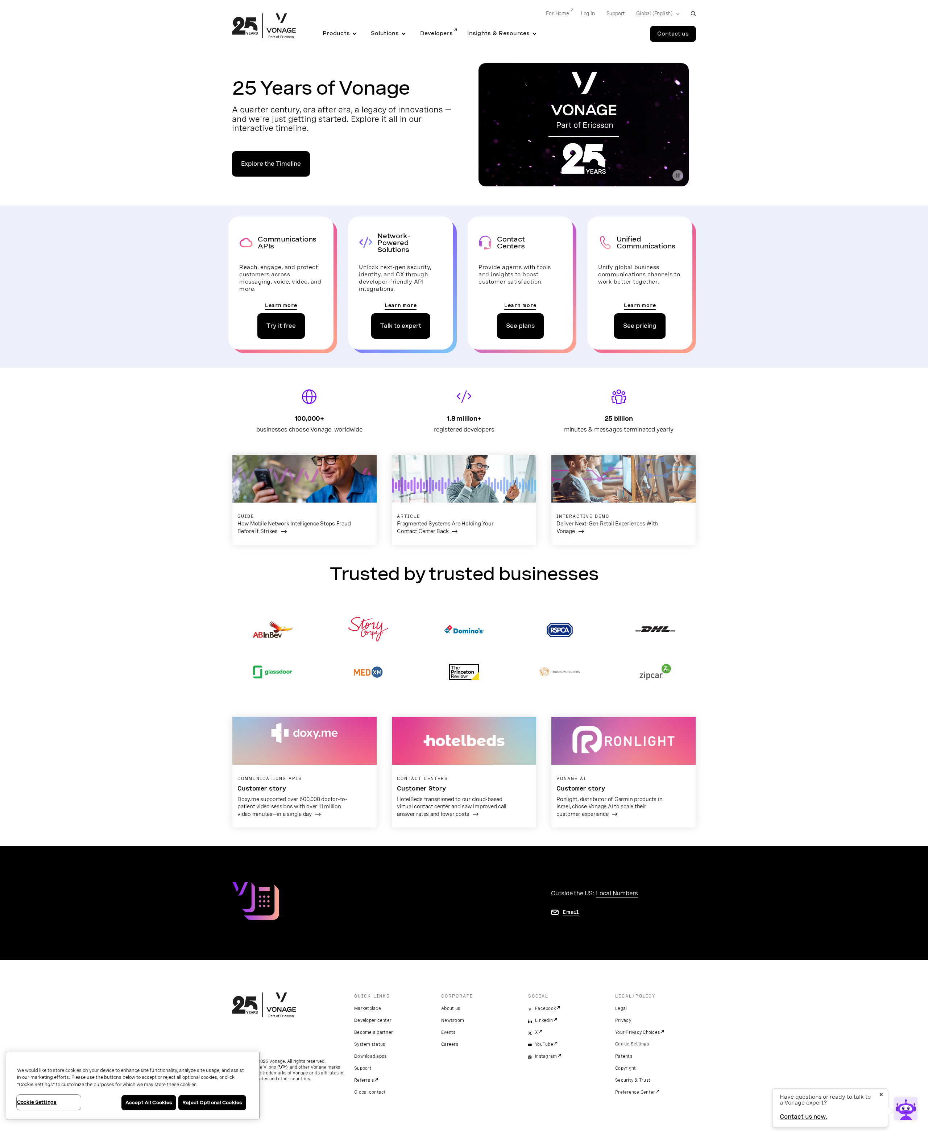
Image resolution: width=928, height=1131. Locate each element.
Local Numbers (617, 893)
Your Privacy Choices (637, 1032)
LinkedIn (544, 1020)
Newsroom (452, 1020)
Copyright (625, 1068)
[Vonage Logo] (264, 26)
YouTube (544, 1044)
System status (369, 1044)
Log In (588, 13)
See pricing (639, 325)
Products (336, 33)
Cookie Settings (632, 1044)
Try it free (281, 325)
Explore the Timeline (271, 163)
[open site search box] (693, 13)
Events (448, 1032)
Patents (623, 1056)
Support (615, 13)
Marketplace (367, 1008)
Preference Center (635, 1092)
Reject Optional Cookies (212, 1102)
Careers (449, 1044)
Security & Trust (632, 1080)
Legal (621, 1008)
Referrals (364, 1080)
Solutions (385, 33)
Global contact (370, 1092)
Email (571, 912)
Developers (436, 33)
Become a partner (373, 1032)
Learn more (281, 305)
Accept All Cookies (148, 1102)
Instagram (546, 1056)
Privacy (623, 1020)
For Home (557, 13)
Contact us (673, 33)
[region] (133, 1085)
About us (450, 1008)
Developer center (373, 1020)
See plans (520, 325)
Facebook (545, 1008)
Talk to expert (400, 325)
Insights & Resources (498, 33)
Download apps (370, 1056)
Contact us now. (803, 1116)
